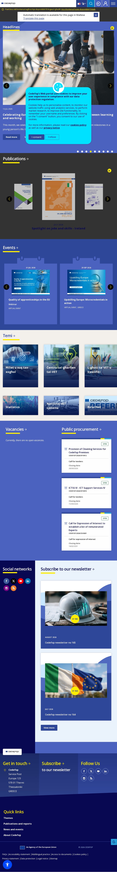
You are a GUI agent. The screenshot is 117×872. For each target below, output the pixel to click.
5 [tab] (94, 151)
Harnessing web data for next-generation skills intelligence (58, 228)
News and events (13, 829)
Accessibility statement (19, 854)
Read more (11, 129)
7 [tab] (103, 151)
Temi (7, 335)
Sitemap (54, 858)
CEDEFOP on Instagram (6, 588)
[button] (7, 864)
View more (20, 366)
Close (96, 15)
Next (110, 86)
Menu (113, 3)
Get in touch (15, 763)
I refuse (52, 137)
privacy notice (52, 127)
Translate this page (33, 18)
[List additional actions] (85, 3)
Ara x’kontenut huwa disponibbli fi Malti (78, 9)
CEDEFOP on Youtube (21, 581)
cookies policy (78, 125)
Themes (8, 818)
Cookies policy (80, 854)
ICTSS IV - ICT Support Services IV (87, 487)
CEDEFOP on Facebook (6, 581)
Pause (112, 28)
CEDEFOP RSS (13, 588)
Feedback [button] (114, 842)
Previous (6, 86)
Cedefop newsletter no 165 (60, 642)
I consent (36, 137)
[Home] (8, 3)
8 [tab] (107, 151)
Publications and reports (18, 823)
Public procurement (80, 429)
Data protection (28, 858)
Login (98, 3)
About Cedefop (12, 835)
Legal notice (42, 858)
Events (9, 247)
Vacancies (15, 429)
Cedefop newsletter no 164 (60, 714)
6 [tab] (99, 151)
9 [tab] (112, 151)
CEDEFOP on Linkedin (28, 581)
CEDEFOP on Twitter (13, 581)
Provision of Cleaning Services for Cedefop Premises (87, 450)
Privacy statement (10, 858)
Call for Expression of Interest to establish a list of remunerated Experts (87, 527)
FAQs (4, 854)
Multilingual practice (41, 854)
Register (105, 3)
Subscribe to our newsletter (66, 569)
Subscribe (51, 763)
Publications (14, 158)
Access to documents (62, 854)
